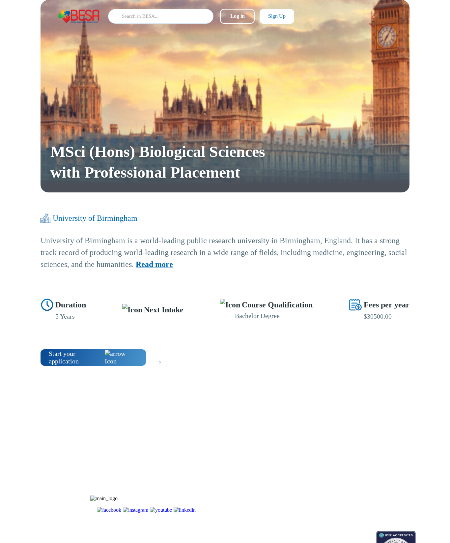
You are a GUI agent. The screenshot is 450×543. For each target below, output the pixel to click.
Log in (237, 16)
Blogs (306, 445)
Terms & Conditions (369, 480)
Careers (357, 469)
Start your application (64, 357)
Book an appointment (321, 534)
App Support (313, 469)
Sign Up (277, 16)
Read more (154, 264)
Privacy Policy (364, 492)
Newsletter (311, 457)
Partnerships (362, 457)
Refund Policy (364, 503)
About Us (359, 445)
